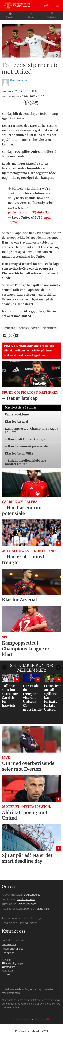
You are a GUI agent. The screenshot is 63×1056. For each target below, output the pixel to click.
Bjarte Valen (43, 908)
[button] (4, 667)
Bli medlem (10, 17)
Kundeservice (9, 944)
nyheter (9, 328)
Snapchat (8, 970)
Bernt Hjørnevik (26, 899)
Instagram (9, 967)
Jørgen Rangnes (26, 904)
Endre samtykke (43, 1019)
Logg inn (46, 5)
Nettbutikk (51, 17)
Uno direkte (8, 953)
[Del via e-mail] (36, 102)
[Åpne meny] (57, 5)
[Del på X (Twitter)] (31, 102)
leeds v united (29, 328)
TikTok (6, 974)
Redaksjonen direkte (12, 949)
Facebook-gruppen (14, 963)
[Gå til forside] (17, 5)
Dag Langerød (32, 894)
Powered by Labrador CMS (31, 1031)
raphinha (49, 328)
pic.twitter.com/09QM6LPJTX (29, 212)
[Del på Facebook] (26, 102)
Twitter (7, 960)
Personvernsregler (22, 1019)
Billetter (31, 17)
